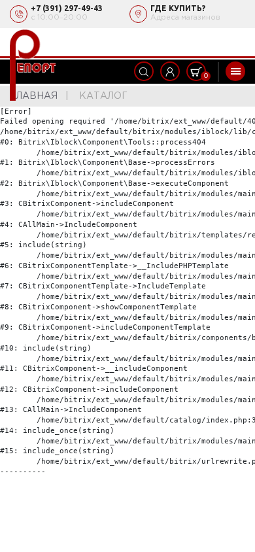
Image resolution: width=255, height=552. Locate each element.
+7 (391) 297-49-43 (67, 8)
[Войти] (170, 71)
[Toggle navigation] (235, 71)
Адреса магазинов (185, 17)
